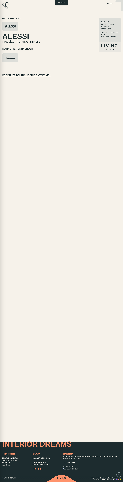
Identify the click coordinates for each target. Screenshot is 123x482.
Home (4, 18)
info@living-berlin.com (108, 35)
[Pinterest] (38, 469)
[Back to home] (61, 478)
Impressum (95, 478)
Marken (11, 18)
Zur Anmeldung (68, 462)
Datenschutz (116, 478)
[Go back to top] (118, 474)
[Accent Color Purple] (117, 479)
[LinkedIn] (41, 469)
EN (111, 3)
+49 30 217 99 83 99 (109, 32)
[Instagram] (35, 469)
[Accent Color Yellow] (120, 479)
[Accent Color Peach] (118, 479)
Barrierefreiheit (105, 478)
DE (108, 3)
